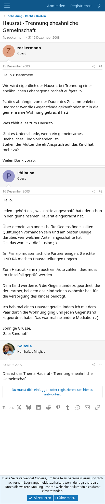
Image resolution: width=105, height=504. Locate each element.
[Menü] (7, 6)
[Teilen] (93, 66)
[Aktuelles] (99, 5)
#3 (100, 365)
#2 (100, 191)
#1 (100, 66)
